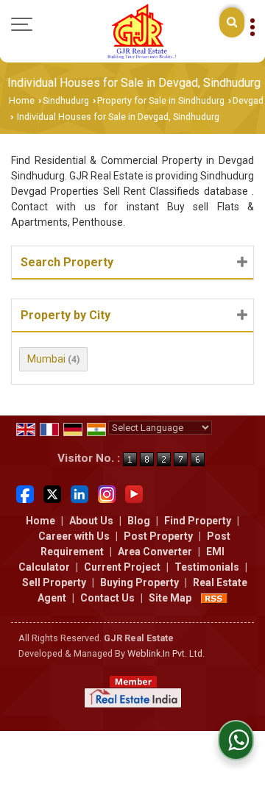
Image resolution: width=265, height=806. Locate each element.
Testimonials (206, 567)
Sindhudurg (66, 100)
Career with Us (74, 536)
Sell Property (54, 582)
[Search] (231, 22)
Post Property (158, 536)
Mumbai (46, 359)
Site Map (170, 598)
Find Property (197, 521)
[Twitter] (52, 493)
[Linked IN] (79, 493)
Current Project (122, 567)
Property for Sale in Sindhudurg (161, 100)
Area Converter (155, 551)
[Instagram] (107, 493)
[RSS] (214, 598)
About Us (91, 521)
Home (22, 100)
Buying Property (139, 582)
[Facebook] (25, 493)
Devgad (248, 100)
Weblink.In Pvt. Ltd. (166, 653)
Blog (138, 521)
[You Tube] (134, 493)
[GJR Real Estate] (141, 31)
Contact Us (107, 598)
